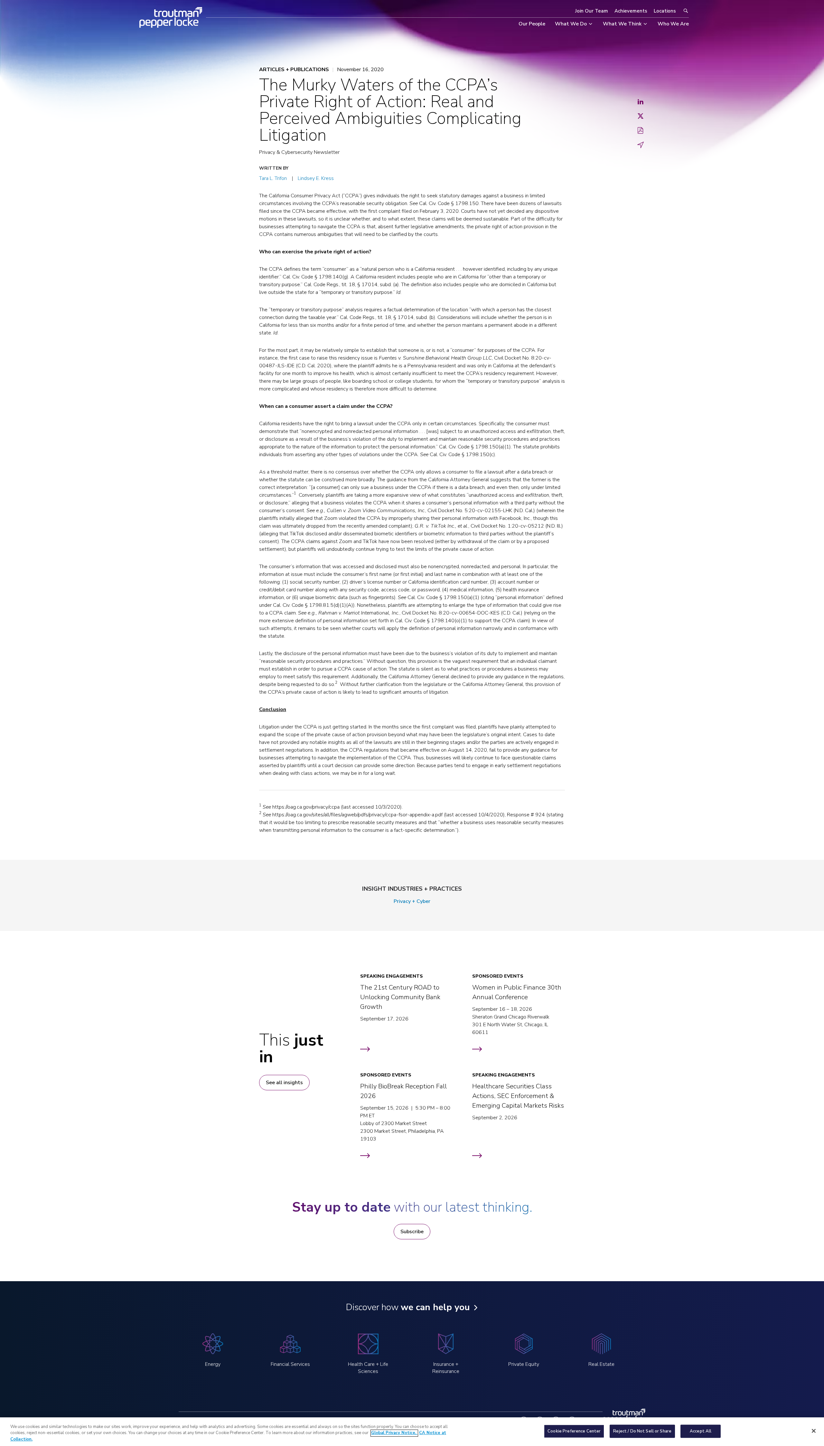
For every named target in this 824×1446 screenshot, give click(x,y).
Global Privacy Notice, (394, 1433)
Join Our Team (591, 11)
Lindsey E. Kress (316, 178)
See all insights (284, 1082)
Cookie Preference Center (574, 1431)
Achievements (630, 11)
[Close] (814, 1431)
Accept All (700, 1431)
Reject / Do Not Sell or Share (642, 1431)
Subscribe (412, 1231)
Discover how (408, 1307)
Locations (665, 11)
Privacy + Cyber (412, 901)
